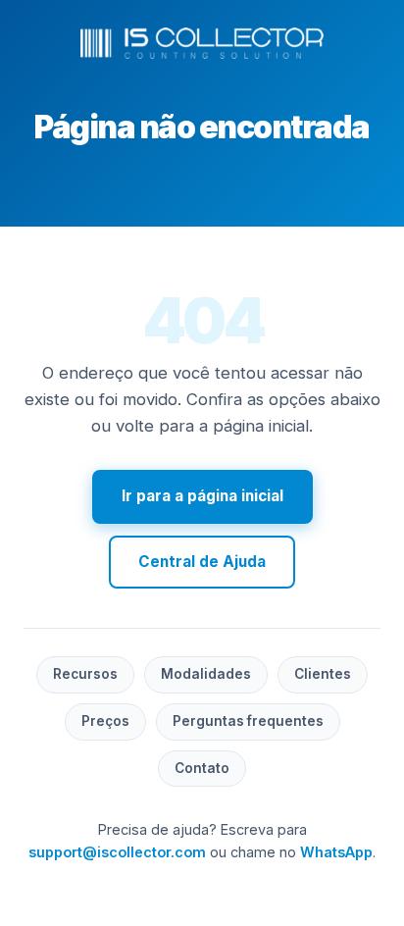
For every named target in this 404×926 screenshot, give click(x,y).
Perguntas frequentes (248, 721)
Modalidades (206, 674)
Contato (202, 768)
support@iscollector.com (117, 852)
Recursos (85, 674)
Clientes (322, 674)
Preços (105, 721)
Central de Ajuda (202, 561)
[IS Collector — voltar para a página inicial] (202, 43)
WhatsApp (336, 852)
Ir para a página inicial (202, 496)
